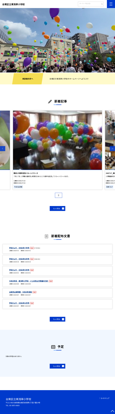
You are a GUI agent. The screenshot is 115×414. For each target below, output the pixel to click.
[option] (57, 40)
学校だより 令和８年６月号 (19, 259)
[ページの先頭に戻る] (112, 411)
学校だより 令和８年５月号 (19, 270)
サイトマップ (105, 398)
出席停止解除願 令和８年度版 (20, 292)
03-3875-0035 (14, 405)
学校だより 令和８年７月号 (19, 248)
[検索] (100, 4)
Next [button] (112, 148)
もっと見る (56, 208)
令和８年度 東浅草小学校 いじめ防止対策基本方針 (29, 281)
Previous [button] (2, 148)
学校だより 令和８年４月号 (19, 303)
